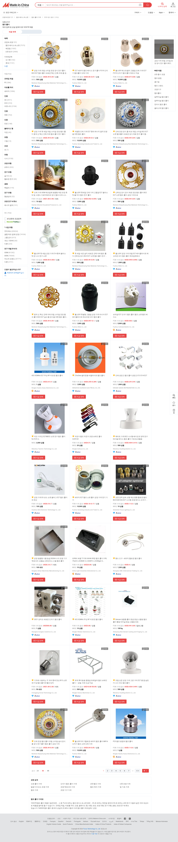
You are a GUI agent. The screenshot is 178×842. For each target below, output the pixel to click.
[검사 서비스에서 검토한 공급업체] (15, 219)
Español (60, 821)
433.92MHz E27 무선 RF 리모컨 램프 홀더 (47, 375)
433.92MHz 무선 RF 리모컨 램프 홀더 (89, 619)
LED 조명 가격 (125, 784)
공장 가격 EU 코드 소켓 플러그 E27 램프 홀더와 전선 (49, 498)
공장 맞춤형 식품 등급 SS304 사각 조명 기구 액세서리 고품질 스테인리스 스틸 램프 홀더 (49, 559)
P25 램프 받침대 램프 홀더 (123, 741)
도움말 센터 (51, 818)
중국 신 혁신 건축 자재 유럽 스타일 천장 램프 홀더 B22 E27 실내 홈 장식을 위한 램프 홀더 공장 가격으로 (49, 315)
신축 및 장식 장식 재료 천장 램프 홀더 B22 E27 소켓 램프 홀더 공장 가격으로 (130, 193)
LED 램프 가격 (95, 784)
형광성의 (9, 196)
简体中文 (29, 821)
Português (77, 821)
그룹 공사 (10, 237)
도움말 (150, 12)
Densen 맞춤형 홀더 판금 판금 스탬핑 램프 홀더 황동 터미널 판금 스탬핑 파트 (130, 620)
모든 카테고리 (11, 12)
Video (65, 39)
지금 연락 (39, 92)
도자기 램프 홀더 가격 (69, 784)
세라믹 (9, 91)
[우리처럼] (125, 818)
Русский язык (95, 821)
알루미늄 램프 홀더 (161, 97)
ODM (9, 252)
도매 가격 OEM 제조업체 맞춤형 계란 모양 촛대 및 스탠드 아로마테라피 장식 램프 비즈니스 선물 (49, 193)
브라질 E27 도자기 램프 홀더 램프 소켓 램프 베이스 (130, 315)
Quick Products (68, 824)
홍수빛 (156, 82)
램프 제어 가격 (95, 787)
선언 (59, 818)
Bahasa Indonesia (162, 821)
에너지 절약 (11, 205)
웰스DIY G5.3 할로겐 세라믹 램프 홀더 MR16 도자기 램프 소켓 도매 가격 (90, 742)
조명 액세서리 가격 (68, 787)
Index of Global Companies (123, 824)
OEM (9, 255)
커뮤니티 (10, 106)
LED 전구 (12, 51)
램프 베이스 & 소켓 (15, 45)
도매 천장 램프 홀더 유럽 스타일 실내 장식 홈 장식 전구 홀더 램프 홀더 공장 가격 (48, 742)
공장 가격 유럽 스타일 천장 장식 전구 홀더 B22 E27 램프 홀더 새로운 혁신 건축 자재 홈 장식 (49, 71)
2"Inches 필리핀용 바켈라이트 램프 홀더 (90, 375)
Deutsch (68, 821)
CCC (8, 103)
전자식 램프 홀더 (160, 104)
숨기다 (8, 176)
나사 (8, 158)
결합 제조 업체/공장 (15, 234)
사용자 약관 (67, 818)
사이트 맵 (111, 818)
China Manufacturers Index (84, 824)
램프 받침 (158, 78)
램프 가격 (34, 790)
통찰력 (119, 818)
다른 (6, 66)
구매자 (136, 12)
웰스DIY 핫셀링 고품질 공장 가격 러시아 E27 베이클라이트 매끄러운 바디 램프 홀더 (90, 315)
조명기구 (157, 89)
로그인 (173, 6)
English (21, 821)
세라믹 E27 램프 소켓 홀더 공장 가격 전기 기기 (90, 498)
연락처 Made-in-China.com (97, 818)
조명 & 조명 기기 (10, 42)
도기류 (10, 60)
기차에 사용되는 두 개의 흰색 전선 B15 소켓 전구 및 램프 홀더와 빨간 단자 (49, 681)
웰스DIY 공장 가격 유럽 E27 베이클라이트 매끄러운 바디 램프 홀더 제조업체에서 (130, 254)
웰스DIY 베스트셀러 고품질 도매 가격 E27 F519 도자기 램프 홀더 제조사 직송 (129, 71)
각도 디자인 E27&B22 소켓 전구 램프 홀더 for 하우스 (48, 437)
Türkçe (142, 821)
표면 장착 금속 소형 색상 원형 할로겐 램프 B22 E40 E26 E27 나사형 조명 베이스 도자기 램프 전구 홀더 (130, 498)
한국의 (104, 821)
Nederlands (119, 821)
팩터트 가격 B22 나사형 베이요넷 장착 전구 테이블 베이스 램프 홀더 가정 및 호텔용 (130, 437)
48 (48, 771)
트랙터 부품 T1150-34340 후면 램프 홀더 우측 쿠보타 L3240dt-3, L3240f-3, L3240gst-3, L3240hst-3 (89, 559)
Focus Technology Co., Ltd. (92, 829)
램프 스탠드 (158, 85)
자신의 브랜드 (12, 259)
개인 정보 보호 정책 (79, 818)
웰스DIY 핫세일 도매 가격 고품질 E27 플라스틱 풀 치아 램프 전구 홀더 (90, 193)
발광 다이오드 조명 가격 (40, 787)
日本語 (45, 821)
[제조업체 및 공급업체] (15, 5)
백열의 (9, 188)
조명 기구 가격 (66, 790)
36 (43, 771)
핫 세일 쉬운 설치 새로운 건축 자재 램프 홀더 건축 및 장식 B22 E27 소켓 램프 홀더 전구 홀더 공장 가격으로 (89, 254)
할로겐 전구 (10, 179)
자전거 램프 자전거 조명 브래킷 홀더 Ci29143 (87, 437)
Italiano (85, 821)
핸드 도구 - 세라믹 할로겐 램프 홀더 (128, 558)
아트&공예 (8, 57)
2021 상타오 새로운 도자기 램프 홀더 (48, 619)
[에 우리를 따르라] (130, 818)
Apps (161, 12)
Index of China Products (103, 824)
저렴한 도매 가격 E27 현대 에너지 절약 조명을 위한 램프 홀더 (89, 132)
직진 (7, 132)
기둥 (7, 141)
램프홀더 (157, 93)
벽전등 (11, 48)
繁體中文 (37, 821)
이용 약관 (94, 834)
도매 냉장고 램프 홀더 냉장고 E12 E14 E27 (131, 375)
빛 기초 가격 (124, 787)
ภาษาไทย (134, 821)
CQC (8, 123)
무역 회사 (11, 231)
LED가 (9, 167)
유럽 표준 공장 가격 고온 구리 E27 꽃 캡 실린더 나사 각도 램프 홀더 (131, 681)
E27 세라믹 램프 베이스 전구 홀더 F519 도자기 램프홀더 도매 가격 (90, 71)
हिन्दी (127, 821)
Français (53, 821)
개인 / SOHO (10, 240)
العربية (111, 821)
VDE (8, 115)
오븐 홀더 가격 (36, 784)
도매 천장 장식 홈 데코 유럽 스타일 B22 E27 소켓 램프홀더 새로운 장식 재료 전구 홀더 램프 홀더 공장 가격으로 (130, 132)
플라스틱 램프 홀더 (161, 108)
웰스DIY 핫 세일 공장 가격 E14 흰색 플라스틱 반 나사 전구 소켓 (49, 254)
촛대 (10, 63)
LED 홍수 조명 (159, 74)
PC (7, 82)
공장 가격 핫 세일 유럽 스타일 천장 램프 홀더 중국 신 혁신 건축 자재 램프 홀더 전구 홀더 (49, 132)
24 (38, 771)
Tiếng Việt (150, 821)
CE (8, 100)
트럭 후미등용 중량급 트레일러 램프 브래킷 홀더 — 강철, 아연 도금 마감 (89, 681)
